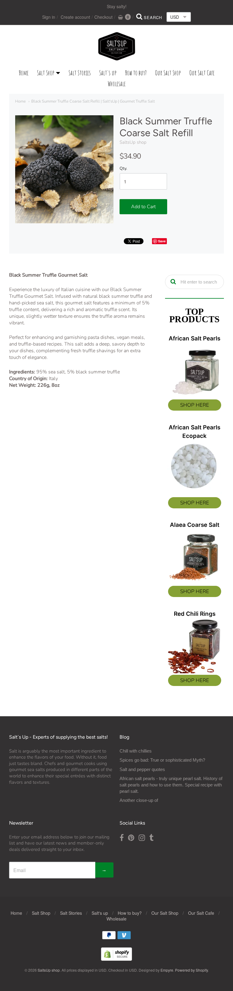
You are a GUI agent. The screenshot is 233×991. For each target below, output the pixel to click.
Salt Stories (80, 73)
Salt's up (107, 73)
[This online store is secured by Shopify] (116, 958)
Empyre (166, 970)
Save (162, 241)
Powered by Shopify (191, 970)
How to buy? (136, 73)
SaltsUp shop (133, 142)
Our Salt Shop (168, 73)
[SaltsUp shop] (116, 46)
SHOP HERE (194, 405)
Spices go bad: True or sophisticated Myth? (162, 760)
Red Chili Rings (194, 613)
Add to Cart (143, 206)
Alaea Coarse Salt (194, 524)
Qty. (123, 168)
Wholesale (117, 84)
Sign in (48, 17)
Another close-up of (139, 800)
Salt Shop (45, 73)
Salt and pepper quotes (142, 769)
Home (24, 73)
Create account (75, 17)
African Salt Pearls (194, 338)
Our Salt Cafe (201, 73)
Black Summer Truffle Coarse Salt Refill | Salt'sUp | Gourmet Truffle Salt (93, 101)
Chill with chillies (136, 750)
